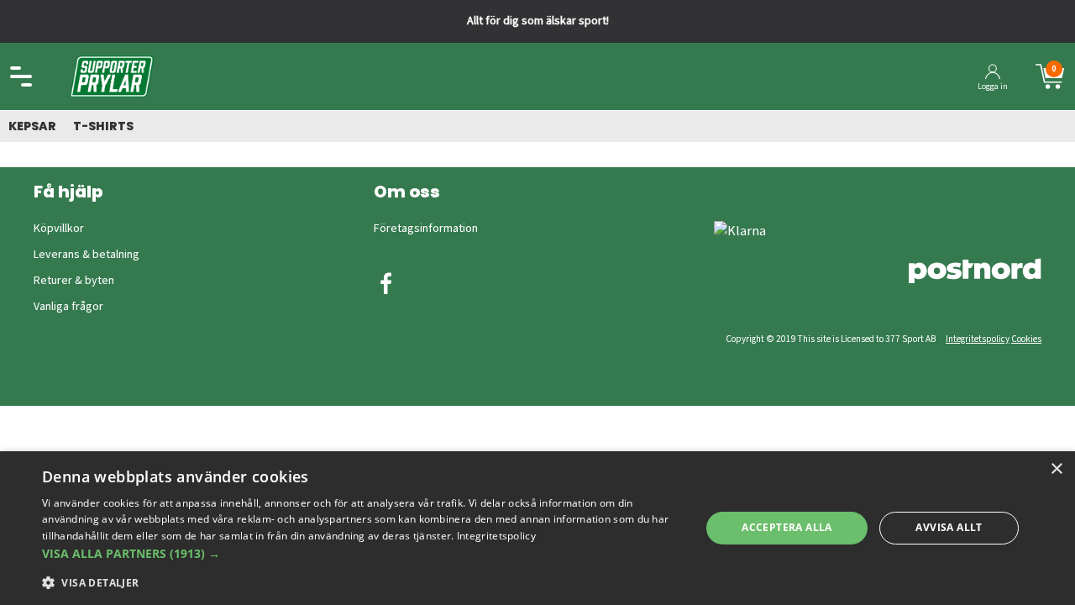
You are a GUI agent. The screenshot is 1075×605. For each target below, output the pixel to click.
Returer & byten (74, 280)
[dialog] (537, 528)
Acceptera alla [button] (787, 527)
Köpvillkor (59, 228)
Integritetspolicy (977, 339)
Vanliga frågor (68, 306)
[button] (361, 553)
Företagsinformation (426, 228)
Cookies (1026, 339)
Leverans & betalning (86, 254)
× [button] (1056, 469)
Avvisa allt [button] (948, 527)
